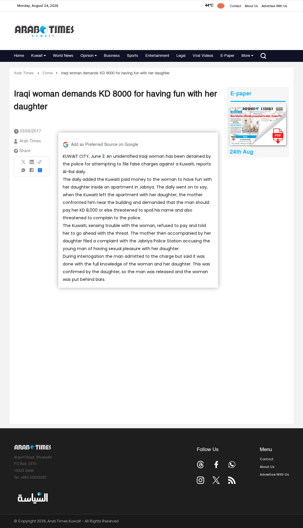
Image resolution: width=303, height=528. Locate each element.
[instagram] (200, 480)
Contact (235, 6)
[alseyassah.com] (32, 498)
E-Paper (227, 56)
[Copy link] (40, 164)
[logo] (44, 31)
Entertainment (157, 56)
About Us (251, 6)
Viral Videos (203, 56)
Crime (48, 73)
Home (19, 56)
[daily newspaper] (258, 126)
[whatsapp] (24, 172)
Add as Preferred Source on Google (104, 145)
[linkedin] (32, 164)
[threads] (200, 464)
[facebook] (32, 172)
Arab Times (24, 73)
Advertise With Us (274, 6)
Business (112, 56)
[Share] (40, 170)
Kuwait (37, 56)
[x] (216, 480)
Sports (132, 56)
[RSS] (232, 480)
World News (63, 56)
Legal (181, 56)
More (245, 56)
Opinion (87, 56)
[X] (24, 164)
